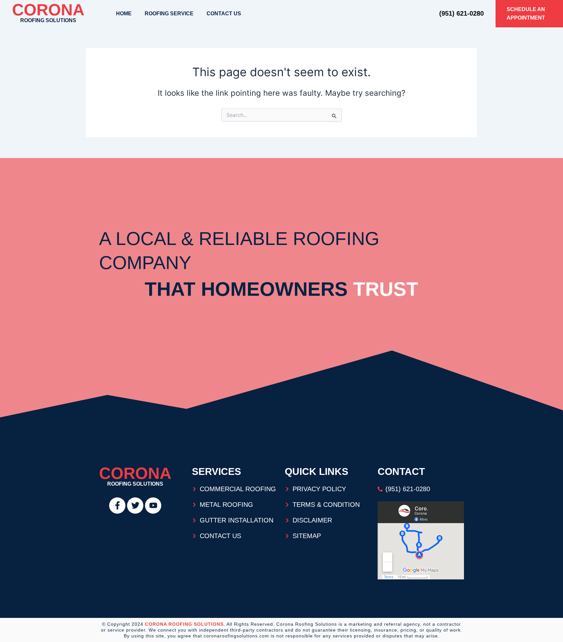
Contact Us (224, 13)
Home (124, 13)
